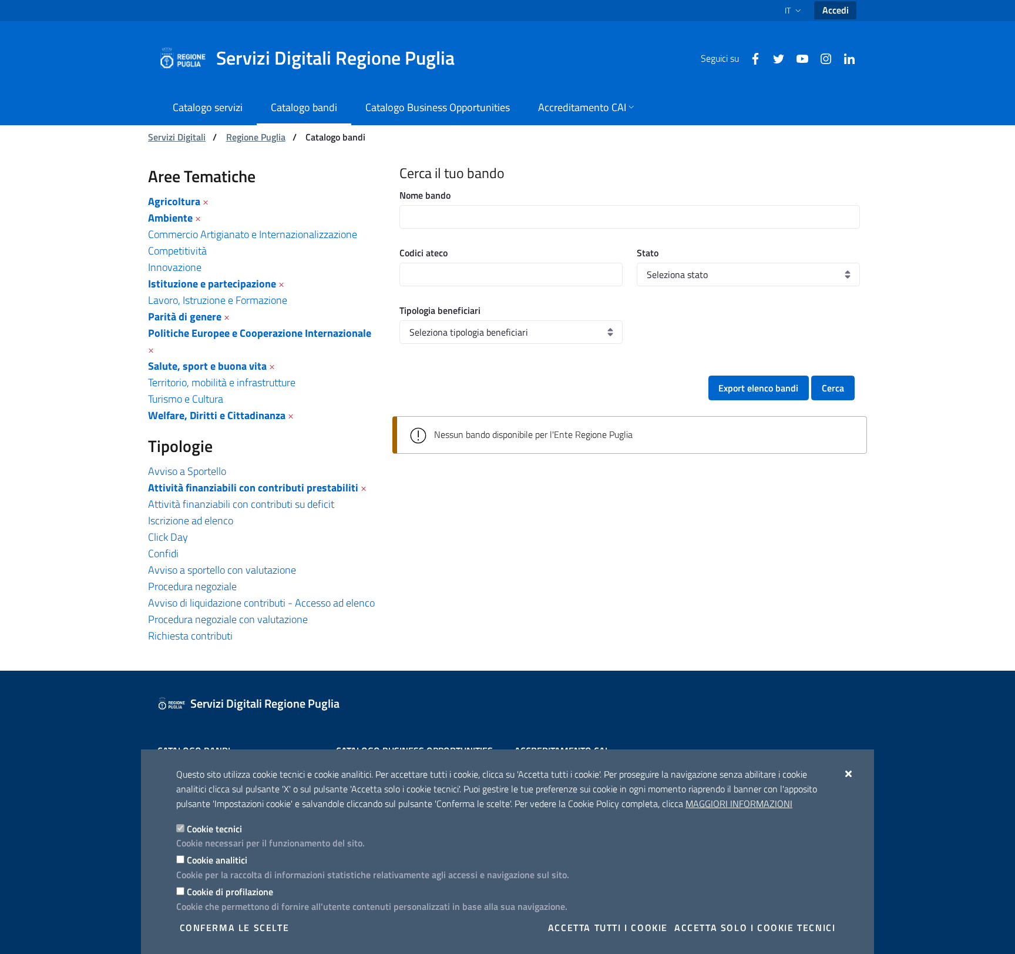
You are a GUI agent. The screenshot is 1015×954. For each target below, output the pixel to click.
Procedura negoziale (192, 586)
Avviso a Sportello (187, 471)
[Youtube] (797, 58)
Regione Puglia (255, 137)
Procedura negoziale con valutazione (228, 619)
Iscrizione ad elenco (190, 520)
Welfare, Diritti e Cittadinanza (216, 415)
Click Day (168, 537)
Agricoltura (174, 201)
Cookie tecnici (214, 829)
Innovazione (174, 267)
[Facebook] (750, 58)
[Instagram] (821, 58)
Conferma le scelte (235, 927)
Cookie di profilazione (230, 892)
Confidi (163, 553)
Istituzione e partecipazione (212, 284)
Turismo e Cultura (185, 399)
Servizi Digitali (177, 137)
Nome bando (425, 195)
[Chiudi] (849, 773)
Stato (647, 253)
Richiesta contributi (190, 636)
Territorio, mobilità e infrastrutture (221, 382)
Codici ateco (423, 253)
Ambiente (170, 218)
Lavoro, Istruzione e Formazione (217, 300)
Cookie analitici (217, 860)
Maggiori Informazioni (738, 803)
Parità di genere (184, 316)
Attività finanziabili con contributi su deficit (241, 504)
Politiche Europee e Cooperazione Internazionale (259, 333)
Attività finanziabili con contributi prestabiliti (253, 488)
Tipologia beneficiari (439, 310)
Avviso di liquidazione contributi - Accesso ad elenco (261, 603)
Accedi (835, 10)
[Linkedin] (844, 58)
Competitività (177, 251)
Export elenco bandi (758, 388)
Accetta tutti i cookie (608, 927)
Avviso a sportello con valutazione (222, 570)
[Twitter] (774, 58)
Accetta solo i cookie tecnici (754, 927)
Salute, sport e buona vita (207, 366)
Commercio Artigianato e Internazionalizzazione (252, 234)
